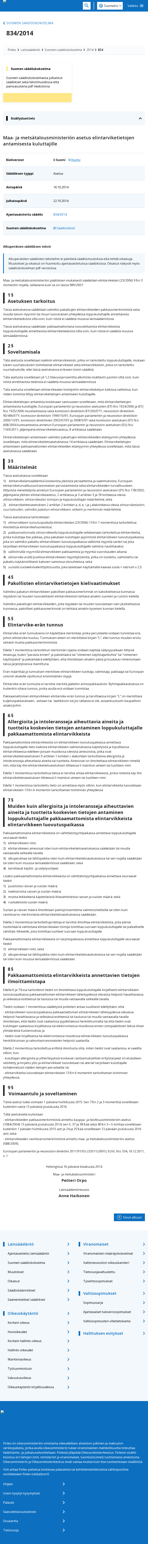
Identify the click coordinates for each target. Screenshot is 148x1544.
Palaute (8, 1502)
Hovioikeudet (17, 1332)
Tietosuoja (11, 1530)
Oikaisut (14, 1281)
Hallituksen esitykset (103, 1333)
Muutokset (16, 1272)
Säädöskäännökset (21, 1290)
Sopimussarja (93, 1303)
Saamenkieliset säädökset (26, 1299)
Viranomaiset (95, 1244)
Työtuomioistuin (20, 1368)
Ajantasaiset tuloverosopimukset (107, 1312)
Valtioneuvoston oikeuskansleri (106, 1263)
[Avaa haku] (87, 6)
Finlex (12, 50)
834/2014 (60, 214)
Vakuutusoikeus (19, 1378)
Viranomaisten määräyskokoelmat (108, 1253)
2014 (90, 50)
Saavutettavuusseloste (19, 1512)
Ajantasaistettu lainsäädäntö (28, 1253)
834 (100, 50)
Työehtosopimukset (98, 1281)
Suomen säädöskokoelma (29, 23)
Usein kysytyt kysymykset (21, 1493)
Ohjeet (8, 1484)
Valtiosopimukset (99, 1293)
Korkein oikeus (18, 1323)
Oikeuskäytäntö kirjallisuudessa (31, 1387)
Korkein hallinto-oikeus (25, 1341)
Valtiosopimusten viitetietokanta (106, 1321)
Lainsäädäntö (30, 50)
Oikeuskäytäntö (23, 1313)
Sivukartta (10, 1521)
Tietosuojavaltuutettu (99, 1272)
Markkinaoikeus (19, 1359)
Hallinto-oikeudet (20, 1350)
